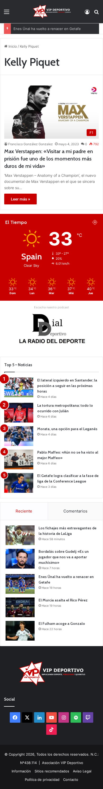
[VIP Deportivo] (51, 11)
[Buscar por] (96, 13)
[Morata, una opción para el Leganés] (18, 436)
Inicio (12, 46)
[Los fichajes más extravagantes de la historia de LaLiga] (20, 535)
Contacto (70, 779)
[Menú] (6, 13)
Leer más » (20, 199)
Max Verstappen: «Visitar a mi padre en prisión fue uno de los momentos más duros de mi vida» (48, 158)
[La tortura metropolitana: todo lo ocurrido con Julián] (18, 413)
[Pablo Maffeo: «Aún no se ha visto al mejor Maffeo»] (18, 459)
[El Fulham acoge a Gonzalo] (20, 631)
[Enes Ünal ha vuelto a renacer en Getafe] (20, 584)
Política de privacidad (42, 779)
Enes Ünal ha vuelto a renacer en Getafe (47, 23)
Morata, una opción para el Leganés (67, 428)
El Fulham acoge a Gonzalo (62, 623)
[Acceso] (87, 13)
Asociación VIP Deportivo (62, 763)
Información (21, 771)
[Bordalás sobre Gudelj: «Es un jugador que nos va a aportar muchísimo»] (20, 559)
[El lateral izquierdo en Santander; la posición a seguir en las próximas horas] (18, 387)
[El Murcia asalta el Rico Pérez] (20, 607)
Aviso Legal (82, 771)
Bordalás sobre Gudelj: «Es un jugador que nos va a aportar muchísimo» (64, 557)
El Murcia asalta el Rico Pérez (63, 600)
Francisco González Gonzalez (30, 144)
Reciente (24, 511)
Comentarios (75, 511)
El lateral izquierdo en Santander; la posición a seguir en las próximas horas (67, 386)
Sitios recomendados (52, 771)
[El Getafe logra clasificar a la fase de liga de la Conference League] (18, 483)
